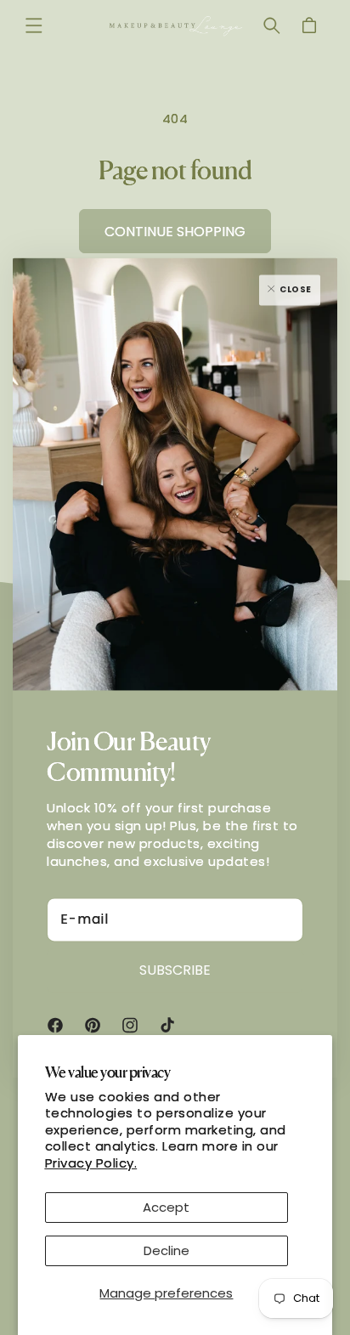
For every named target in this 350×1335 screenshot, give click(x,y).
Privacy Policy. (91, 1163)
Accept (166, 1207)
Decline (166, 1250)
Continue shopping (175, 231)
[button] (34, 25)
